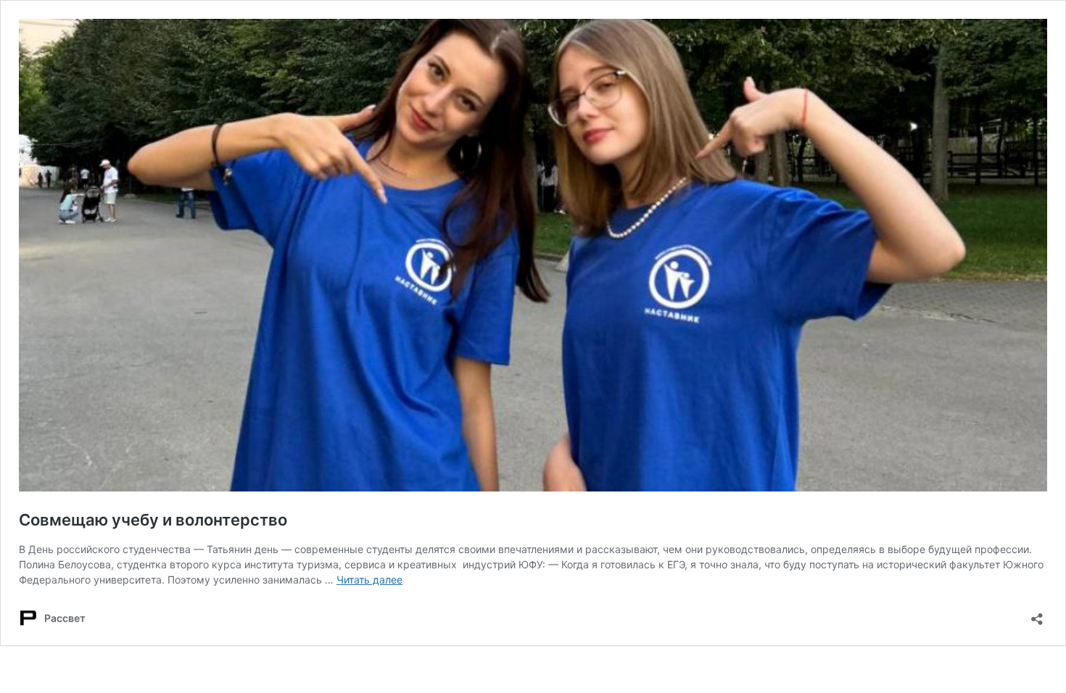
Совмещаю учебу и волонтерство (153, 519)
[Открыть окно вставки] (1037, 614)
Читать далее (369, 579)
